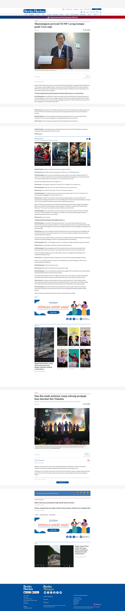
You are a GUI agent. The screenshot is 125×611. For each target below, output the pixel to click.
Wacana (61, 14)
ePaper (81, 9)
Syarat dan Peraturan (28, 598)
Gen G (89, 14)
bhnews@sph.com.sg (50, 606)
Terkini (26, 14)
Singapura (31, 14)
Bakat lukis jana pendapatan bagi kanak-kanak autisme (54, 503)
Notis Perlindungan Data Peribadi (30, 600)
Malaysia (38, 14)
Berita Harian (76, 601)
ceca (36, 296)
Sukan (67, 14)
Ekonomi (49, 14)
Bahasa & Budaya (74, 14)
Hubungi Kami (26, 595)
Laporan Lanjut (62, 482)
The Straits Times (77, 597)
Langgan (96, 9)
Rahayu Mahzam (52, 514)
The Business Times (78, 599)
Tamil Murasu (76, 603)
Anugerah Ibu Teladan (43, 514)
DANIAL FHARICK (41, 460)
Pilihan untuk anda (39, 138)
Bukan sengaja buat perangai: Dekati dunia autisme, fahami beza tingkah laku (62, 508)
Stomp (75, 604)
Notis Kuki (26, 601)
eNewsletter (76, 9)
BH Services (26, 603)
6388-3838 (45, 599)
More (95, 14)
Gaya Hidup (55, 14)
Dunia (43, 14)
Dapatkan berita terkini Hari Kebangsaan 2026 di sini (64, 17)
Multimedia (82, 14)
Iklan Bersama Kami (28, 607)
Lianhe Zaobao (76, 600)
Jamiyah (36, 514)
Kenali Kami (26, 597)
